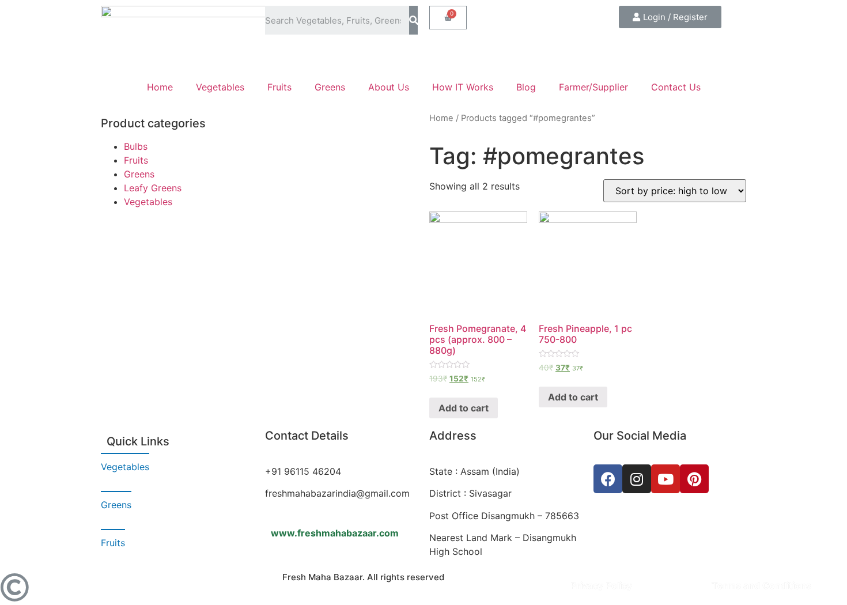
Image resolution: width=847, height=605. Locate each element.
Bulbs (136, 146)
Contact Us (676, 87)
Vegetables (220, 87)
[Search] (413, 20)
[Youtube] (665, 478)
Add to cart (463, 408)
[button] (670, 17)
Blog (526, 87)
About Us (388, 87)
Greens (330, 87)
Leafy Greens (152, 188)
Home (160, 87)
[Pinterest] (694, 478)
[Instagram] (636, 478)
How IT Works (462, 87)
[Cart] (448, 17)
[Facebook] (607, 478)
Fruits (279, 87)
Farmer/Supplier (593, 87)
